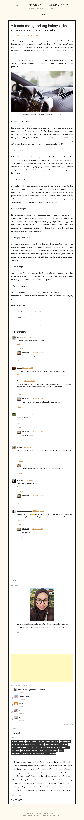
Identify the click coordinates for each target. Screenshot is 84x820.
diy (18, 744)
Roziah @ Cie (24, 718)
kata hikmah (25, 747)
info (66, 744)
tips (47, 753)
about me (22, 741)
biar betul (41, 741)
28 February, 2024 (37, 352)
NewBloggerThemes (34, 815)
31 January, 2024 (27, 337)
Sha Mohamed (25, 711)
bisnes (48, 741)
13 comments (35, 35)
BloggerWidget (68, 724)
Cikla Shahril (25, 352)
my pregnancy (64, 747)
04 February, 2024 (38, 511)
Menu (43, 15)
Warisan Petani (21, 414)
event (32, 744)
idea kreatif (55, 744)
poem (28, 750)
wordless (52, 753)
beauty (34, 741)
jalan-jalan (16, 747)
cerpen (14, 744)
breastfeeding (65, 741)
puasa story (44, 750)
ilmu (62, 744)
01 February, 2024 (27, 447)
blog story (55, 741)
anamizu (19, 447)
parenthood (16, 750)
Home (42, 326)
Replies (21, 348)
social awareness (17, 317)
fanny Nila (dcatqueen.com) (24, 511)
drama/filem (25, 744)
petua (23, 750)
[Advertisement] (42, 668)
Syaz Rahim (24, 697)
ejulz (20, 704)
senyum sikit (27, 753)
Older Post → (68, 326)
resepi (61, 750)
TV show (14, 741)
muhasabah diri (52, 747)
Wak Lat (19, 337)
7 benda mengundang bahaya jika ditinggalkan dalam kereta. (39, 28)
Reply (18, 344)
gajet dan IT (40, 744)
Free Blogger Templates (55, 815)
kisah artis (34, 747)
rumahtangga (16, 753)
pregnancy (34, 750)
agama (28, 741)
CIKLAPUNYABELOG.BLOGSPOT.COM (42, 4)
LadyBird (19, 368)
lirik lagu (42, 747)
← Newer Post (16, 326)
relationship (53, 750)
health (47, 744)
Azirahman (20, 480)
